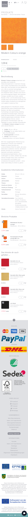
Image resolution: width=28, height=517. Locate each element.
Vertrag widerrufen (14, 433)
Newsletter (14, 448)
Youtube (14, 408)
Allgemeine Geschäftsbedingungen (14, 452)
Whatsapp (14, 410)
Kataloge (14, 446)
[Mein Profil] (22, 2)
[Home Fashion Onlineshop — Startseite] (5, 4)
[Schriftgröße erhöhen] (9, 4)
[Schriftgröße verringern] (11, 2)
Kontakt (14, 441)
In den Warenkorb (12, 69)
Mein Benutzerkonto (14, 418)
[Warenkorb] (25, 2)
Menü (11, 515)
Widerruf (14, 429)
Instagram (14, 404)
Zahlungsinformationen (14, 423)
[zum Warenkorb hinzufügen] (25, 230)
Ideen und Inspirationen (14, 420)
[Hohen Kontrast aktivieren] (9, 2)
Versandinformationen (14, 425)
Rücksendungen (14, 427)
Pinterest (14, 406)
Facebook (15, 401)
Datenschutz (14, 450)
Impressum (14, 455)
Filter (18, 515)
